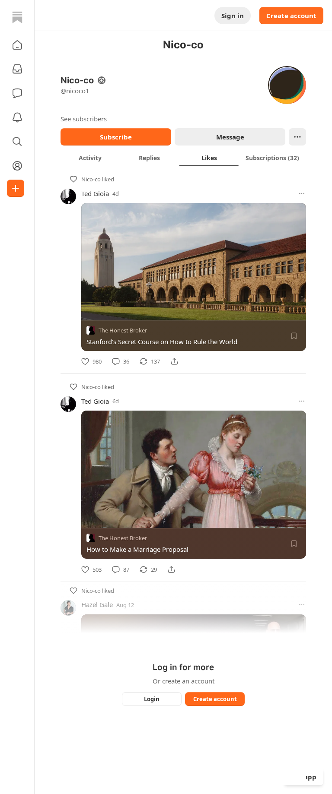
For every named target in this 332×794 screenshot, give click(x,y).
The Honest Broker (123, 330)
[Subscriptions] (17, 69)
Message (230, 137)
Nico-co (91, 179)
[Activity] (17, 117)
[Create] (15, 188)
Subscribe (116, 137)
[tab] (90, 157)
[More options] (302, 193)
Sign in (232, 15)
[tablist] (183, 157)
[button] (17, 45)
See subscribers (84, 118)
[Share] (174, 361)
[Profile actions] (297, 137)
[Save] (294, 336)
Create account (291, 15)
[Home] (17, 17)
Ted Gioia (95, 193)
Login (152, 699)
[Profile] (17, 165)
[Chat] (17, 93)
